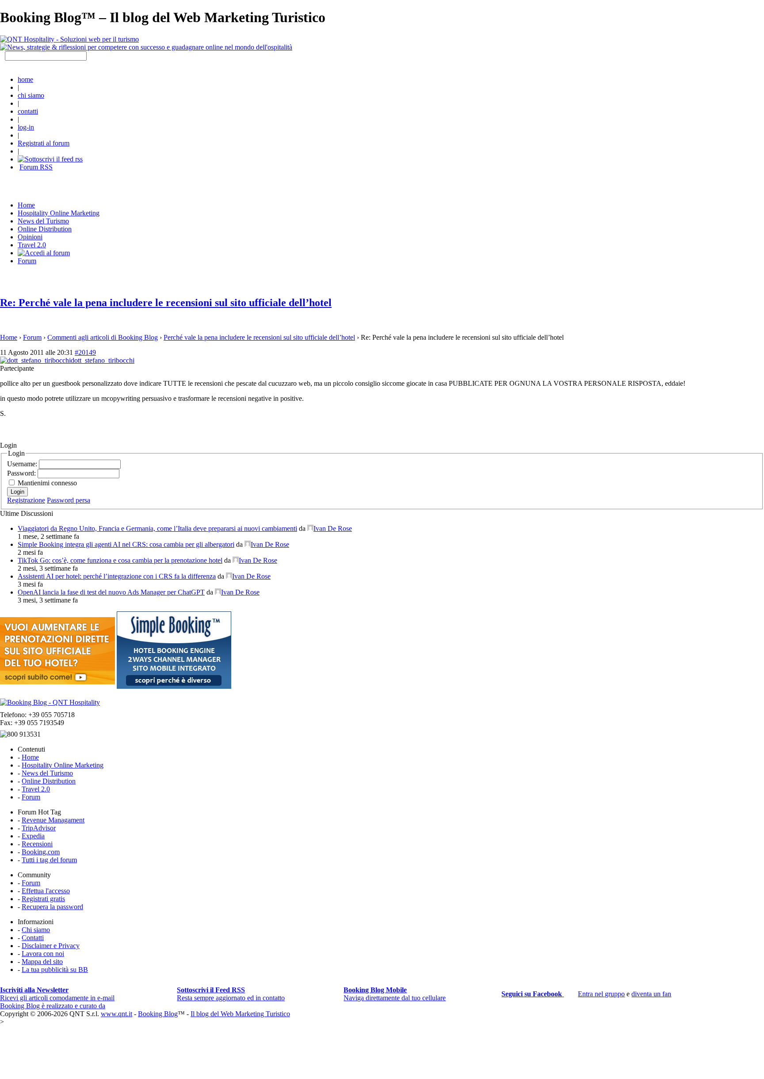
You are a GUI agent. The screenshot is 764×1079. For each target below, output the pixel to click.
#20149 (85, 352)
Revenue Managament (53, 820)
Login (17, 491)
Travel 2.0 (32, 245)
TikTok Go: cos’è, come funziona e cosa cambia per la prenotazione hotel (120, 560)
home (25, 79)
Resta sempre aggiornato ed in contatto (231, 994)
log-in (26, 127)
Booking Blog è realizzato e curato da (52, 1006)
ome (26, 205)
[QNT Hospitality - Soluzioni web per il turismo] (69, 39)
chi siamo (31, 95)
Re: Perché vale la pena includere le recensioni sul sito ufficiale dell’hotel (166, 302)
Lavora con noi (43, 953)
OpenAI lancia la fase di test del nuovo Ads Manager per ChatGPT (111, 592)
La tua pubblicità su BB (55, 969)
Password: (22, 473)
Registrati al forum (43, 143)
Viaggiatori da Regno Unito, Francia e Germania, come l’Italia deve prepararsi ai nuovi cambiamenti (157, 528)
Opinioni (30, 237)
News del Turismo (43, 221)
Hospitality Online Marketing (58, 213)
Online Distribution (45, 229)
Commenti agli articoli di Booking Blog (102, 337)
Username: (23, 464)
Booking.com (41, 852)
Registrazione (26, 500)
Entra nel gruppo (601, 994)
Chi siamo (36, 929)
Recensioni (37, 844)
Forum (27, 261)
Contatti (33, 937)
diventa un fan (651, 994)
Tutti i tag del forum (49, 860)
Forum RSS (36, 167)
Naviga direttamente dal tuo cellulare (395, 994)
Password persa (68, 500)
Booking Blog (158, 1014)
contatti (28, 111)
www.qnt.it (116, 1014)
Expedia (33, 836)
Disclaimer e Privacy (51, 945)
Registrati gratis (43, 898)
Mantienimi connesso (47, 483)
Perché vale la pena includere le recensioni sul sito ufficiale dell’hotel (259, 337)
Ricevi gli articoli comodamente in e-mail (57, 994)
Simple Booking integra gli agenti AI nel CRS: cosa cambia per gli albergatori (126, 544)
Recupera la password (52, 906)
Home (8, 337)
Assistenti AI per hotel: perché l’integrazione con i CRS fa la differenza (117, 576)
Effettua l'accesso (46, 891)
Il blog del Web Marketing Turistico (240, 1014)
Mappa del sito (42, 961)
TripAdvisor (39, 828)
